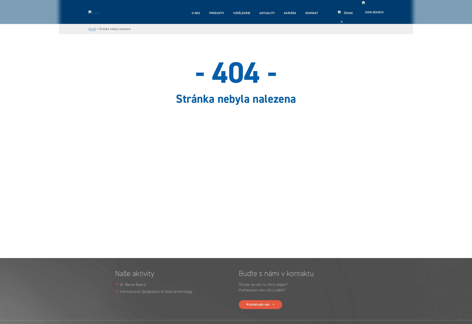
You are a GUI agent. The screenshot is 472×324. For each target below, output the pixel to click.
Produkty (216, 13)
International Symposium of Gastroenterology (156, 291)
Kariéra (290, 13)
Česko (348, 13)
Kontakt (312, 13)
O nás (196, 13)
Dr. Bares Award (133, 284)
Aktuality (267, 13)
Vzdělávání (241, 13)
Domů (92, 29)
